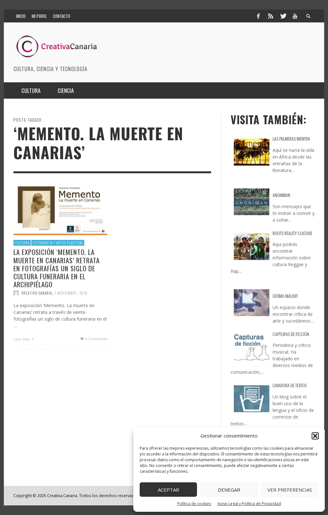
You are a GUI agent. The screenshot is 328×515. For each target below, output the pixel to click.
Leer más (21, 339)
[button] (315, 436)
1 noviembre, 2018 (70, 293)
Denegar (229, 489)
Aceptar (168, 489)
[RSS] (271, 16)
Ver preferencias (289, 489)
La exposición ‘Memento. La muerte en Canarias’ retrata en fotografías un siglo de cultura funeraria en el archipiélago (56, 268)
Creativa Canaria (36, 293)
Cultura (22, 242)
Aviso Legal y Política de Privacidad (249, 503)
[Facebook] (258, 16)
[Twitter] (283, 16)
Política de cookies (194, 503)
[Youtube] (295, 16)
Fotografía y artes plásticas (58, 242)
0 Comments (96, 338)
